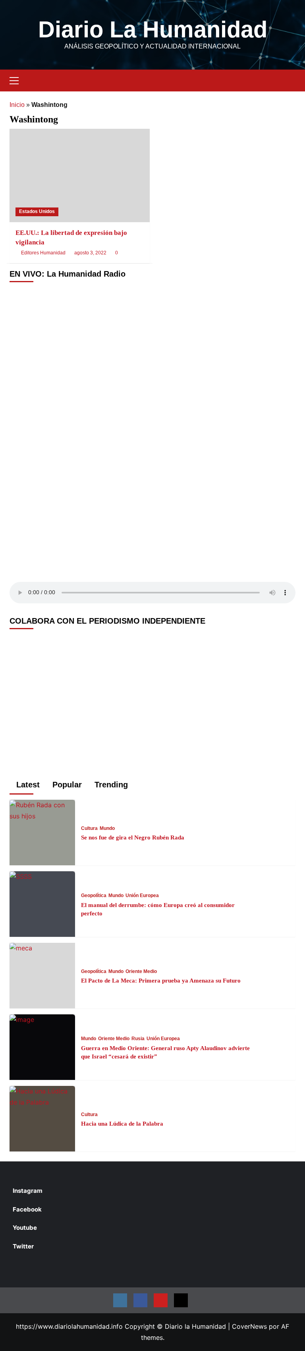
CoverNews (249, 1326)
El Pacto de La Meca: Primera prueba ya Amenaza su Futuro (161, 980)
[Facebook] (140, 1300)
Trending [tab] (110, 784)
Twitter (23, 1246)
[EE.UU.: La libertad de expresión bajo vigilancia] (80, 175)
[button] (17, 79)
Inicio (17, 104)
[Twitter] (181, 1300)
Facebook (27, 1209)
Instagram (27, 1190)
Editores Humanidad (43, 253)
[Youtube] (161, 1300)
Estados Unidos (37, 211)
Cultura (89, 828)
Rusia (138, 1038)
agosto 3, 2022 (90, 253)
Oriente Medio (141, 971)
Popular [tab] (66, 784)
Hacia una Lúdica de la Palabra (122, 1123)
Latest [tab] (27, 784)
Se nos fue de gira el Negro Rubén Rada (132, 837)
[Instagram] (120, 1300)
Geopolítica (93, 895)
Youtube (25, 1227)
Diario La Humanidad (152, 29)
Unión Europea (142, 895)
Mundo (107, 828)
